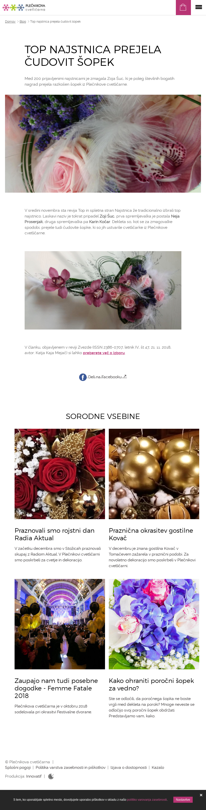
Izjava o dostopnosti (129, 767)
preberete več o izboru (104, 352)
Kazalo (158, 767)
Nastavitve (183, 799)
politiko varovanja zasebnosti (147, 799)
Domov (10, 21)
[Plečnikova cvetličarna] (24, 7)
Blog (23, 21)
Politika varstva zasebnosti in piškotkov (71, 767)
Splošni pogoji (18, 767)
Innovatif (33, 776)
